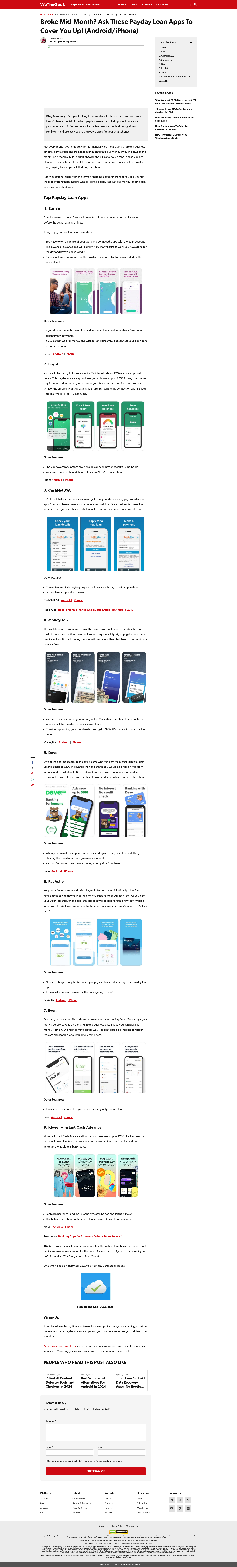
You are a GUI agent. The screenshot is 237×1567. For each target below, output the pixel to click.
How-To (108, 1508)
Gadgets (109, 1503)
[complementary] (32, 786)
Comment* (51, 1421)
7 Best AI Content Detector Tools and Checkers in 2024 (60, 1382)
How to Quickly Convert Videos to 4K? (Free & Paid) (174, 119)
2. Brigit (162, 52)
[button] (190, 5)
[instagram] (180, 1500)
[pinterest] (32, 773)
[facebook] (32, 762)
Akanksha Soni (56, 39)
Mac (42, 1503)
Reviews (147, 4)
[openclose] (36, 5)
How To (122, 4)
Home (43, 15)
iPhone (70, 354)
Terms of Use (132, 1526)
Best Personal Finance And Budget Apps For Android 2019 (96, 610)
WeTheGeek (52, 5)
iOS (42, 1513)
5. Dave (162, 64)
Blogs (139, 1498)
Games (108, 1498)
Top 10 (134, 4)
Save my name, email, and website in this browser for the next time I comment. (85, 1461)
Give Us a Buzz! (144, 1513)
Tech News (162, 4)
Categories (142, 1503)
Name (49, 1447)
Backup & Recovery (81, 1503)
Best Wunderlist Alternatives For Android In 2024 (93, 1382)
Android (58, 354)
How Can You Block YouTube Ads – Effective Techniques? (172, 128)
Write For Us (142, 1508)
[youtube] (172, 1508)
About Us (103, 1526)
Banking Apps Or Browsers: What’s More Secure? (90, 1236)
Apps (50, 15)
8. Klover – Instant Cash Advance (174, 76)
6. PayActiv (164, 68)
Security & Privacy (81, 1508)
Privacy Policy (117, 1526)
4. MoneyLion (165, 60)
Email (101, 1447)
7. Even (162, 72)
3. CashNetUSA (166, 56)
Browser (76, 1513)
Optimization (78, 1498)
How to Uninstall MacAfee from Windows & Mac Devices (171, 136)
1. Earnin (163, 48)
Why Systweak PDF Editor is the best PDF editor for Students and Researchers (175, 102)
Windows (44, 1498)
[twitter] (32, 768)
